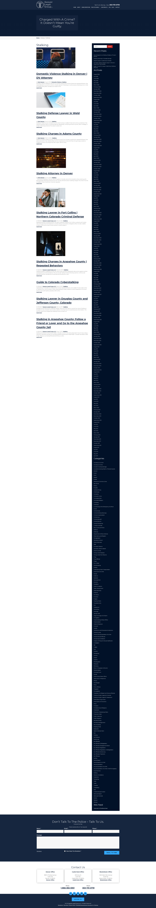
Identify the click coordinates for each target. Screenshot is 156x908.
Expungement (97, 580)
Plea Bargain (97, 682)
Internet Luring (97, 632)
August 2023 (97, 147)
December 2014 (97, 363)
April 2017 (96, 304)
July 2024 (96, 124)
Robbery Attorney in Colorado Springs (102, 58)
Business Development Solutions (84, 905)
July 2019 (96, 248)
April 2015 (96, 355)
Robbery (96, 735)
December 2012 (97, 413)
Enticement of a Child (99, 571)
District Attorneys (98, 542)
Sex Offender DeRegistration (100, 743)
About (78, 7)
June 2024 (96, 126)
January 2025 (97, 112)
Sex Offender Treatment (99, 754)
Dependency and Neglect (100, 536)
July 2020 (96, 223)
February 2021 (97, 208)
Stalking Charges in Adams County (59, 133)
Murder (95, 674)
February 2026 (97, 86)
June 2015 (96, 351)
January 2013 (97, 411)
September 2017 (97, 294)
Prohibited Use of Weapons (100, 707)
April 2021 (96, 204)
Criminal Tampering (98, 523)
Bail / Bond (96, 483)
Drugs (95, 561)
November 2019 (97, 240)
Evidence (96, 575)
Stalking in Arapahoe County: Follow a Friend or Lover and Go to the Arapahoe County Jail (62, 323)
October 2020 (97, 216)
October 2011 (97, 443)
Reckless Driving (97, 720)
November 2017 (97, 290)
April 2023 (96, 156)
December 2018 (97, 263)
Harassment (96, 607)
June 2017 (96, 300)
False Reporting (97, 590)
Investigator (96, 642)
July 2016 (96, 323)
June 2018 (96, 275)
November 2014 (97, 365)
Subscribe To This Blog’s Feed (100, 808)
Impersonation (97, 622)
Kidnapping (96, 653)
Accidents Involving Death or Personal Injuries (104, 469)
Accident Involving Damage (100, 466)
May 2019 (96, 252)
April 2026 (96, 82)
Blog (113, 7)
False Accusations (98, 586)
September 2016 (97, 319)
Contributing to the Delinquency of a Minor (104, 506)
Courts (95, 508)
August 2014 (96, 372)
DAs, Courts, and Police (99, 527)
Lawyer (95, 657)
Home (74, 7)
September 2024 (98, 120)
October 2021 (97, 191)
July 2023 (96, 149)
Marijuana (96, 663)
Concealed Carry (97, 498)
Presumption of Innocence (100, 701)
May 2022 (96, 177)
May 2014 (96, 378)
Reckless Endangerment (99, 722)
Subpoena (96, 777)
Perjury (95, 680)
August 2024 (97, 122)
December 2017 (97, 288)
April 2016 (96, 330)
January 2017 (97, 311)
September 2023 (98, 145)
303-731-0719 (115, 5)
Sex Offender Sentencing (99, 751)
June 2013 (96, 401)
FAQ (110, 7)
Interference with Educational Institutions (103, 630)
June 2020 (96, 225)
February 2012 (97, 434)
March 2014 (96, 382)
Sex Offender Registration (100, 747)
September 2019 (98, 244)
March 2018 (96, 281)
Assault (95, 477)
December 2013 (97, 388)
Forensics (96, 596)
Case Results (104, 7)
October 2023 (97, 143)
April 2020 (96, 229)
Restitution (96, 728)
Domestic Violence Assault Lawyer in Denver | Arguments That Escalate (104, 63)
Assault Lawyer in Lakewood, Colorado (102, 60)
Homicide (96, 611)
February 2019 (97, 258)
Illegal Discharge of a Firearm (100, 615)
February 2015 (97, 359)
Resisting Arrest (97, 726)
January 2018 (97, 286)
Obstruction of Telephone (100, 678)
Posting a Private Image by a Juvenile (102, 695)
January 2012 (97, 437)
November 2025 (97, 93)
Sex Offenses (97, 756)
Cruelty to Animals (98, 525)
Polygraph (96, 689)
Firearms (96, 592)
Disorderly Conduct (98, 540)
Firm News (96, 594)
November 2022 (97, 166)
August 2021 (96, 195)
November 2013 (97, 390)
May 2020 (96, 227)
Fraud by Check (97, 601)
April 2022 (96, 179)
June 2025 (96, 103)
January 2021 (97, 210)
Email (66, 828)
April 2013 (96, 405)
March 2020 (96, 231)
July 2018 (96, 273)
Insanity (95, 628)
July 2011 (96, 449)
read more (39, 88)
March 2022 (96, 181)
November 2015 (97, 340)
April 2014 (96, 380)
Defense (96, 529)
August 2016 (96, 321)
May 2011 (96, 453)
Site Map (66, 905)
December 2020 (97, 212)
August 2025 (97, 99)
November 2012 (97, 416)
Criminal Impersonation (99, 515)
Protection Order (98, 714)
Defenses (96, 531)
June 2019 (96, 250)
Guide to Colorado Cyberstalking (57, 282)
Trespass (96, 785)
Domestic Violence (57, 82)
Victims (95, 798)
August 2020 (97, 221)
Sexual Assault (97, 760)
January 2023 (97, 162)
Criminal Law (97, 517)
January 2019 (97, 260)
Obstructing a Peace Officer (100, 676)
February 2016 (97, 334)
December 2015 (97, 338)
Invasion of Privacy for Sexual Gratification (103, 640)
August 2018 (96, 271)
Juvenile (96, 651)
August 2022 (97, 170)
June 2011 (96, 451)
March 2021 (96, 206)
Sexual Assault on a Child (99, 762)
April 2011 (96, 455)
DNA (95, 544)
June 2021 (96, 200)
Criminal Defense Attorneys (100, 513)
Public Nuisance (97, 718)
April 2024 (96, 131)
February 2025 (97, 110)
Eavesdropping (97, 565)
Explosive (96, 578)
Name (39, 828)
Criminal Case (97, 510)
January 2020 (97, 235)
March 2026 (96, 84)
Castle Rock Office (78, 880)
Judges (95, 647)
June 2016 (96, 325)
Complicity (96, 494)
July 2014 (96, 374)
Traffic (95, 783)
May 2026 (96, 80)
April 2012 (96, 430)
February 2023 (97, 160)
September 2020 (98, 219)
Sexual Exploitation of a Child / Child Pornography (105, 768)
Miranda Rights (97, 670)
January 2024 (97, 137)
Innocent (96, 626)
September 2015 (97, 344)
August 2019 (96, 246)
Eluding (95, 567)
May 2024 (96, 128)
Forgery (95, 598)
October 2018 (97, 267)
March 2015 (96, 357)
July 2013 (96, 399)
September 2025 (98, 97)
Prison (95, 703)
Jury (95, 649)
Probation (96, 705)
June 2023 (96, 151)
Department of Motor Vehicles (101, 533)
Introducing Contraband (99, 638)
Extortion (96, 582)
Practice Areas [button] (95, 7)
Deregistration (97, 538)
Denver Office (50, 880)
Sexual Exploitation (98, 764)
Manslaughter (97, 661)
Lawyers (96, 659)
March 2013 (96, 407)
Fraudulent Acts (97, 603)
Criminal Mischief (98, 519)
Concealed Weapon (98, 500)
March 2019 (96, 256)
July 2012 (96, 424)
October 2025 (97, 95)
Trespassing (96, 787)
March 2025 (96, 107)
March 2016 (96, 332)
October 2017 (97, 292)
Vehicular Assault (98, 793)
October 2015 (97, 342)
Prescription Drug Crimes (99, 699)
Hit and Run (96, 609)
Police (95, 684)
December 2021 (97, 187)
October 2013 (97, 393)
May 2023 (96, 154)
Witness (95, 802)
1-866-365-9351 (68, 888)
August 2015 (96, 346)
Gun (95, 605)
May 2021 (96, 202)
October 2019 (97, 242)
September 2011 (97, 445)
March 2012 (96, 432)
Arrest (95, 473)
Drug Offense (97, 559)
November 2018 (97, 265)
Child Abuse (96, 492)
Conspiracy (96, 502)
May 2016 (96, 328)
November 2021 (97, 189)
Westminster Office (106, 880)
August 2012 (96, 422)
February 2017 (97, 309)
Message (39, 835)
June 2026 (96, 78)
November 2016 (97, 315)
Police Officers (97, 687)
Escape (95, 573)
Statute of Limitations (99, 775)
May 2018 (96, 277)
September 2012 (97, 420)
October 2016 (97, 317)
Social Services (97, 770)
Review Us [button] (78, 899)
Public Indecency (98, 716)
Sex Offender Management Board (102, 745)
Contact (117, 7)
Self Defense (97, 737)
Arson (95, 475)
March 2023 (96, 158)
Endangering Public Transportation (102, 569)
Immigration (96, 617)
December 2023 (97, 139)
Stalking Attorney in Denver (54, 173)
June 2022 (96, 175)
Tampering (96, 779)
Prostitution (96, 710)
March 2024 (96, 133)
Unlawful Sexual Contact (99, 791)
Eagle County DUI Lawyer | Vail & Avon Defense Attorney (105, 67)
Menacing (96, 666)
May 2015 (96, 353)
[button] (155, 899)
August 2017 (96, 296)
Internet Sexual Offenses (99, 636)
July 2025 (96, 101)
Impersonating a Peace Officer (101, 619)
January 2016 (97, 336)
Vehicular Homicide (98, 796)
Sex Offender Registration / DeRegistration (103, 749)
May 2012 (96, 428)
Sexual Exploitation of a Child (100, 766)
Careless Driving (97, 489)
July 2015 (96, 349)
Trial (95, 789)
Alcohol (95, 471)
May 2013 (96, 403)
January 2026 (97, 89)
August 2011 (96, 447)
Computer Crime (98, 496)
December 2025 (97, 91)
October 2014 (97, 367)
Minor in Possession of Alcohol (101, 668)
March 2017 (96, 307)
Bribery (95, 485)
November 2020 (97, 214)
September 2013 (97, 395)
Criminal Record (97, 521)
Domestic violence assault (100, 548)
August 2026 (97, 74)
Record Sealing (97, 724)
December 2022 (97, 164)
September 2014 (98, 369)
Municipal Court (97, 672)
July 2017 (96, 298)
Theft (95, 781)
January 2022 (97, 185)
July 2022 (96, 172)
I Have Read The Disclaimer (73, 851)
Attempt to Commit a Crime (100, 481)
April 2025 (96, 105)
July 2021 (96, 198)
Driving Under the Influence (100, 554)
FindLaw (96, 905)
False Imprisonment (98, 588)
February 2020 (97, 233)
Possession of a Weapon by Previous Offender (104, 693)
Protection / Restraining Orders (101, 712)
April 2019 (96, 254)
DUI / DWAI (96, 563)
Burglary (96, 487)
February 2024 (97, 135)
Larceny (95, 655)
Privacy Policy (72, 905)
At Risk (95, 479)
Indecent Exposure (98, 624)
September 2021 (97, 193)
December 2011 (97, 439)
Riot (95, 733)
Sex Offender (97, 741)
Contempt (96, 504)
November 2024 (97, 116)
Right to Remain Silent (99, 731)
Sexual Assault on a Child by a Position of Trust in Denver (105, 55)
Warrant (95, 800)
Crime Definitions (86, 7)
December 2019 (97, 237)
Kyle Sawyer (41, 82)
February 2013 (97, 409)
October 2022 (97, 168)
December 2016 (97, 313)
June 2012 (96, 426)
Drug (95, 557)
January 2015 (97, 361)
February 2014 (97, 384)
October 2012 (97, 418)
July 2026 (96, 76)
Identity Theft (97, 613)
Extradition (96, 584)
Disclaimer (39, 851)
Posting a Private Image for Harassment (103, 697)
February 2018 (97, 284)
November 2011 (97, 441)
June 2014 (96, 376)
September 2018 (98, 269)
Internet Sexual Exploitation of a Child (102, 634)
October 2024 (97, 118)
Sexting (95, 758)
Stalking (64, 82)
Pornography (97, 691)
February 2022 (97, 183)
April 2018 (96, 279)
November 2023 (97, 141)
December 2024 (97, 114)
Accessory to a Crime (98, 462)
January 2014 (97, 386)
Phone (94, 828)
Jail (94, 645)
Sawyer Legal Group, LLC (49, 220)
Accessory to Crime (98, 464)
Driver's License (97, 550)
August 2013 (96, 397)
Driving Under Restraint (99, 552)
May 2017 (96, 302)
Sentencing (96, 739)
